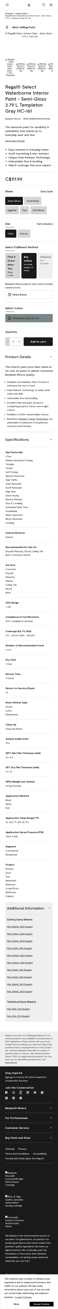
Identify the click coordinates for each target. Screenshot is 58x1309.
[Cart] (50, 4)
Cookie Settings (23, 1297)
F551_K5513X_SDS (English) (20, 926)
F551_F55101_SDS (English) (19, 970)
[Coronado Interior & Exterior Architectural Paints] (19, 1221)
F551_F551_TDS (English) (18, 1016)
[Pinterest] (35, 1092)
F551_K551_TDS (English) (18, 1009)
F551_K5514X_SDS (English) (20, 962)
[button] (43, 4)
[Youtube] (28, 1092)
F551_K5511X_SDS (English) (19, 984)
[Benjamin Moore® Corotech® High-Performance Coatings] (19, 1178)
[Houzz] (6, 1098)
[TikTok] (20, 1098)
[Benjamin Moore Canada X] (42, 1092)
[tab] (10, 67)
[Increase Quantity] (19, 342)
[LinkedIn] (13, 1098)
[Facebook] (6, 1092)
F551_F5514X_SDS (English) (20, 934)
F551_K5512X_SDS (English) (20, 955)
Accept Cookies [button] (41, 1304)
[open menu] (7, 4)
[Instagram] (13, 1092)
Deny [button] (16, 1304)
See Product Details (15, 141)
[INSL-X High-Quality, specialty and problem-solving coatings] (19, 1200)
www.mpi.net (11, 1062)
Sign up (9, 1077)
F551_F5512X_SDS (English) (19, 991)
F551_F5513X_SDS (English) (19, 941)
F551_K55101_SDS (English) (19, 977)
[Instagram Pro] (20, 1092)
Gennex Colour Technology (33, 418)
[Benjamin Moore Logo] (29, 4)
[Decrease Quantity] (8, 342)
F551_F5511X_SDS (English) (19, 948)
